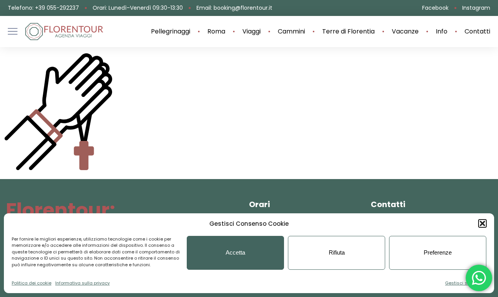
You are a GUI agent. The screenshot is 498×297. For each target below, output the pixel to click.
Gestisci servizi (462, 283)
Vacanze (405, 31)
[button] (482, 223)
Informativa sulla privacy (82, 283)
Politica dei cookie (31, 283)
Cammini (291, 31)
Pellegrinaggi (170, 31)
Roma (216, 31)
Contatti (477, 31)
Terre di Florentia (348, 31)
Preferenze (438, 252)
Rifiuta (337, 252)
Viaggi (251, 31)
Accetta (235, 252)
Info (441, 31)
